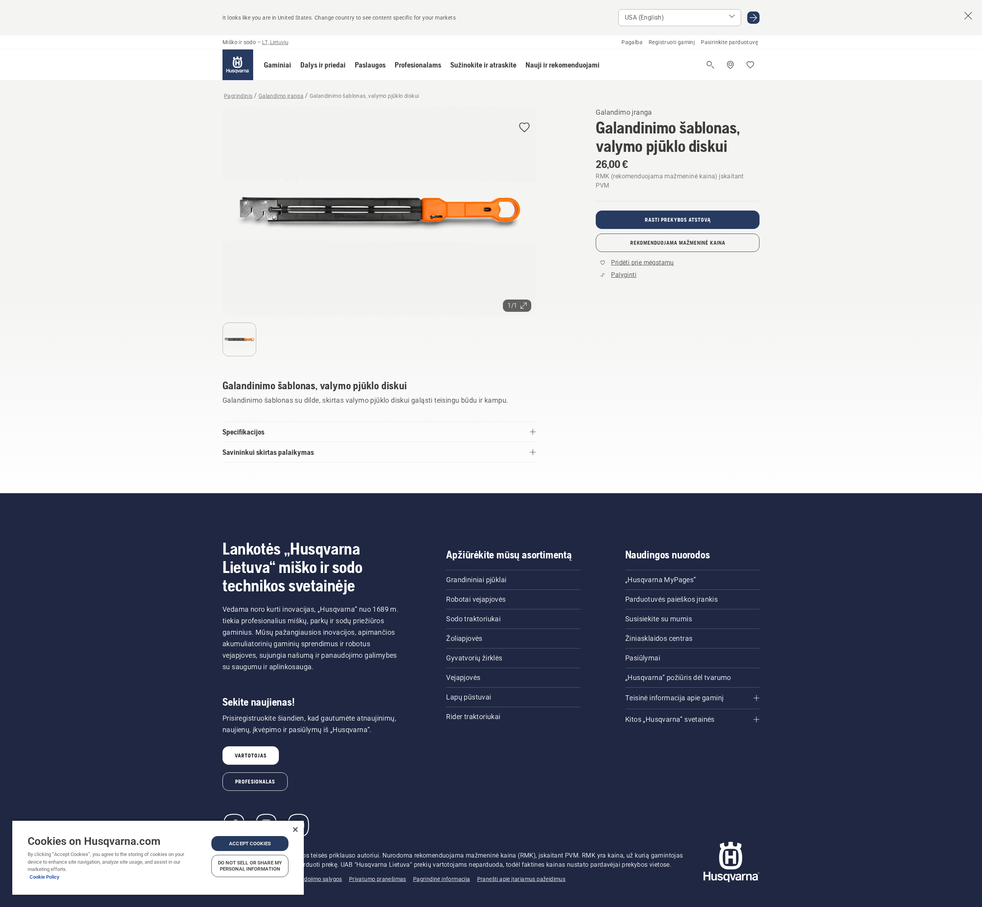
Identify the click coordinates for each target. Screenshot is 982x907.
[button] (277, 64)
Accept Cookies (250, 843)
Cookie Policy (44, 877)
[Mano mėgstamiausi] (750, 65)
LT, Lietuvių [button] (275, 42)
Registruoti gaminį (672, 42)
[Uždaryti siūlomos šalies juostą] (968, 16)
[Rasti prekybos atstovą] (730, 65)
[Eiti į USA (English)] (753, 18)
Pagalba (632, 42)
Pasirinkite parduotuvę (729, 42)
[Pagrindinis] (237, 64)
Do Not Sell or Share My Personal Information (250, 866)
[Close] (295, 829)
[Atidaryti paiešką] (710, 65)
